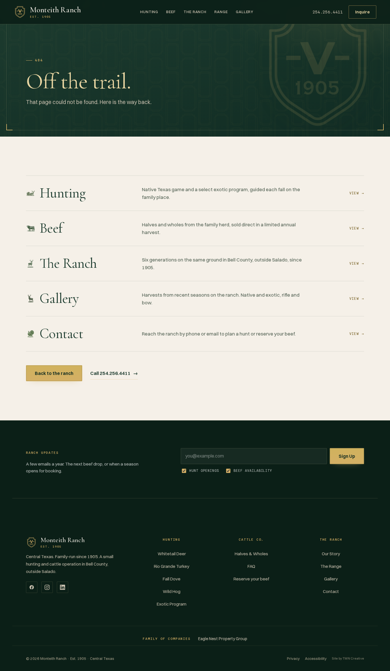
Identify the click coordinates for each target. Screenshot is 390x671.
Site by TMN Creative (348, 658)
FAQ (251, 566)
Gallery (244, 11)
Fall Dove (171, 579)
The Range (330, 566)
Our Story (331, 553)
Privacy (293, 658)
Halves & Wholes (251, 553)
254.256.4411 (328, 12)
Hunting (149, 11)
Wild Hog (171, 591)
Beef (171, 11)
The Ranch (195, 11)
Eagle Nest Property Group (222, 638)
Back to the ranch (54, 373)
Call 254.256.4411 (114, 373)
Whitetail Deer (172, 553)
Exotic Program (171, 604)
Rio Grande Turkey (171, 566)
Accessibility (316, 658)
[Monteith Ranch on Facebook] (31, 587)
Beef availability (253, 471)
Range (221, 11)
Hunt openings (204, 471)
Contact (331, 591)
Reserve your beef (251, 579)
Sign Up (347, 456)
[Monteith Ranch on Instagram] (47, 587)
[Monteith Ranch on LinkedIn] (62, 587)
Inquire (362, 12)
